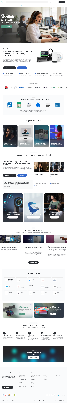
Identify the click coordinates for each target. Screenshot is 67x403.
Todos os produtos (22, 386)
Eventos (45, 380)
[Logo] (2, 2)
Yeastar (46, 292)
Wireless (20, 383)
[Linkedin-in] (47, 395)
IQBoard (22, 286)
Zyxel (58, 292)
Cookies (55, 400)
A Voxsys (45, 375)
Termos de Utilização (49, 400)
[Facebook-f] (52, 395)
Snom (58, 286)
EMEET (34, 279)
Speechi (10, 292)
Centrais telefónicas (22, 379)
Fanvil (46, 279)
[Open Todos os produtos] (9, 5)
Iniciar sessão (58, 375)
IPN (9, 286)
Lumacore (31, 285)
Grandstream (59, 279)
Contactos (58, 5)
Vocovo (22, 292)
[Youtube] (49, 395)
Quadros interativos (22, 375)
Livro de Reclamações (61, 400)
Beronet (22, 279)
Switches (20, 382)
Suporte (64, 5)
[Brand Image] (6, 87)
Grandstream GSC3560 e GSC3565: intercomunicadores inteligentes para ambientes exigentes (33, 247)
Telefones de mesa (22, 376)
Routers (20, 385)
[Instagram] (54, 395)
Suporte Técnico (46, 378)
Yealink (34, 292)
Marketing (45, 379)
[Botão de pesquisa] (47, 2)
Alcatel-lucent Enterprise (12, 279)
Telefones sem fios (22, 378)
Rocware (46, 286)
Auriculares (21, 380)
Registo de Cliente (59, 378)
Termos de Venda (37, 400)
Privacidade (43, 400)
